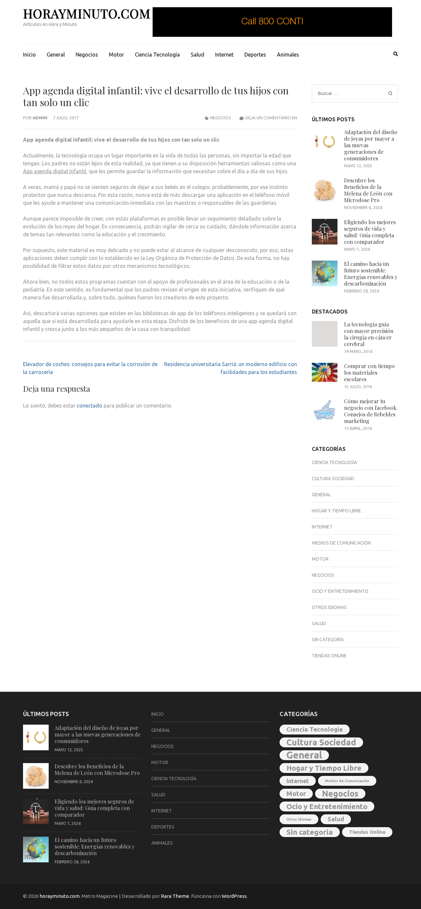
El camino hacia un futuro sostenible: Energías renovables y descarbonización (370, 273)
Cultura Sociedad (333, 478)
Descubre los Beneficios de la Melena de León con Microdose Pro (368, 190)
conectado (89, 405)
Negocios (87, 55)
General (56, 55)
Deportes (255, 55)
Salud (197, 55)
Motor (116, 55)
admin (40, 117)
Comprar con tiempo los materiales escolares (369, 372)
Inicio (29, 55)
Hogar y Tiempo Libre (336, 510)
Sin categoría (328, 639)
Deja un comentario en (271, 117)
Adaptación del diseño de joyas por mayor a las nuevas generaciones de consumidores (97, 734)
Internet (224, 55)
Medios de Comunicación (341, 543)
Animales (288, 55)
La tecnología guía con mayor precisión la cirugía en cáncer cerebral (368, 334)
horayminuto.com (87, 13)
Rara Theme (175, 896)
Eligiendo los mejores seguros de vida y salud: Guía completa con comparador (370, 232)
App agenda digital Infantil (54, 171)
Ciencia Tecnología (157, 55)
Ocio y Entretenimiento (340, 591)
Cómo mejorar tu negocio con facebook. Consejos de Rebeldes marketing (371, 411)
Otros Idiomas (329, 607)
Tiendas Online (329, 655)
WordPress (234, 896)
